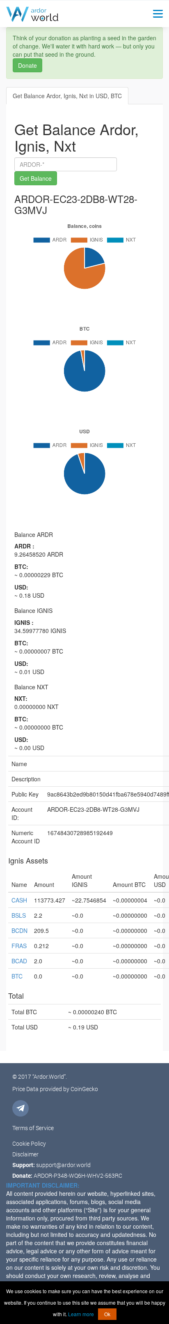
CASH (19, 900)
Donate (27, 65)
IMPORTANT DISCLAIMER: (43, 1185)
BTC (17, 976)
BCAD (19, 961)
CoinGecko (84, 1089)
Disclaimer (25, 1154)
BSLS (18, 915)
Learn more (81, 1313)
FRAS (19, 946)
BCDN (19, 930)
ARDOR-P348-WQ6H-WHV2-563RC (78, 1175)
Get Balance (36, 178)
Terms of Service (33, 1128)
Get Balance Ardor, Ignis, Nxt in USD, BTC (67, 96)
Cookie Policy (29, 1143)
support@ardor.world (63, 1165)
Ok (107, 1313)
